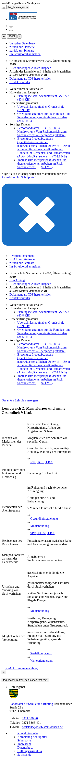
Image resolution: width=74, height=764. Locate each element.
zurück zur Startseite (22, 47)
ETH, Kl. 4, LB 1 (41, 462)
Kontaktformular (19, 82)
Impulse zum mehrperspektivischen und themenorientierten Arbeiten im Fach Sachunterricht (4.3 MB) (42, 163)
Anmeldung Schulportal (32, 737)
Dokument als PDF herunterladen (30, 78)
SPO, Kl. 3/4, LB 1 (42, 533)
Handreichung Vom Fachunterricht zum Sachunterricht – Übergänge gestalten (42, 133)
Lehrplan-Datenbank (22, 43)
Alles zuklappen (41, 68)
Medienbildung (39, 526)
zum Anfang (17, 280)
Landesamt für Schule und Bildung (31, 704)
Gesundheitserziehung (44, 518)
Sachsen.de (24, 754)
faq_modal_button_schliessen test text (25, 679)
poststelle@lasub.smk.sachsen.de (42, 727)
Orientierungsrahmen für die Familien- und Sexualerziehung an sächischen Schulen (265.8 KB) (43, 117)
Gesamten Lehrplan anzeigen (20, 400)
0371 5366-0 (30, 718)
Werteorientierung (41, 660)
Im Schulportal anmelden (25, 54)
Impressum (24, 744)
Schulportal (24, 740)
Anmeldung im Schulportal (18, 177)
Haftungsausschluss (29, 751)
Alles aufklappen (20, 68)
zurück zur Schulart (21, 50)
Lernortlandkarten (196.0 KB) (38, 128)
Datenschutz (25, 747)
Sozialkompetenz (41, 653)
